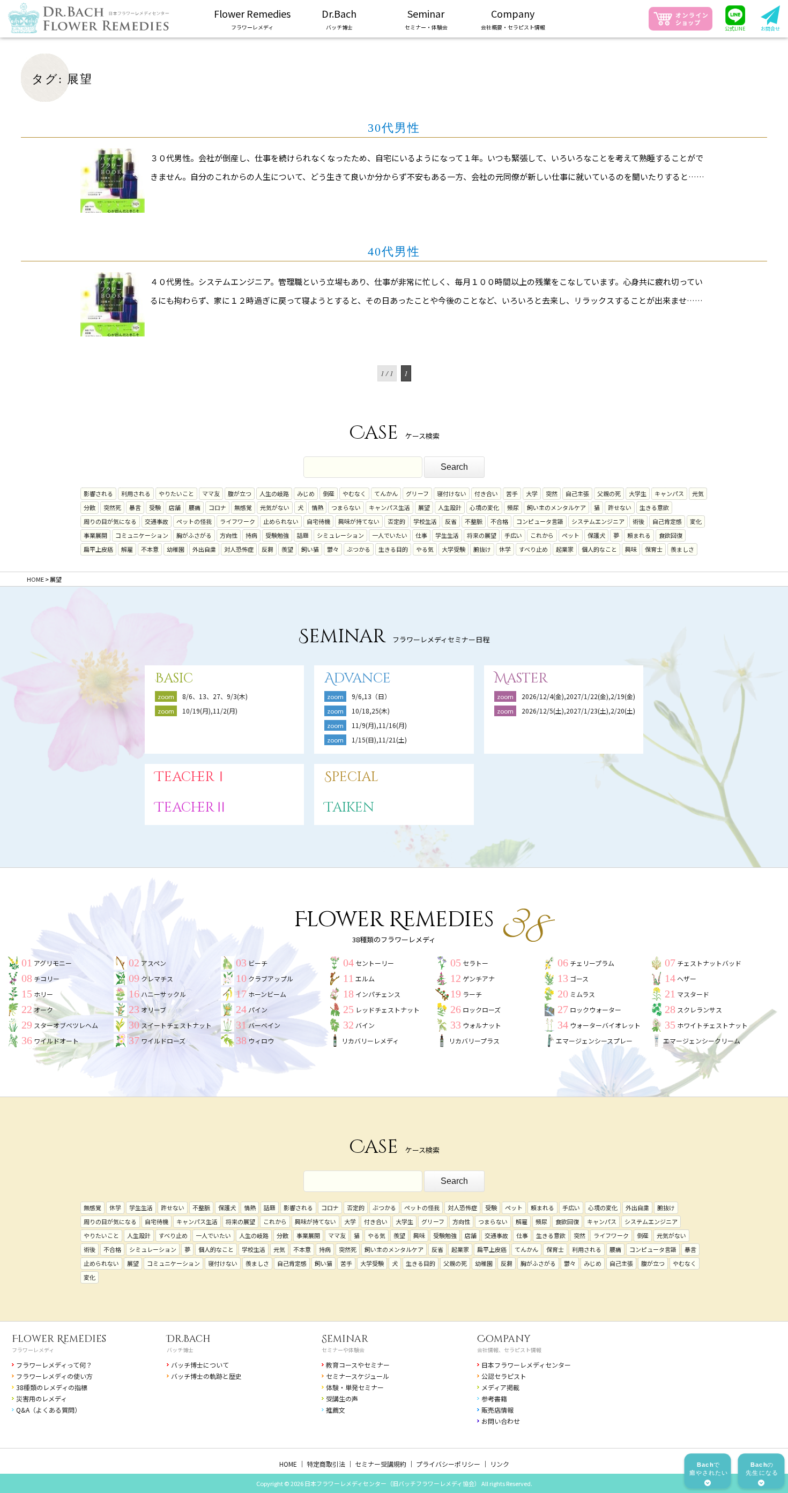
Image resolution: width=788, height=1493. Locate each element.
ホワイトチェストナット (712, 1025)
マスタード (693, 994)
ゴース (579, 978)
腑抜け (482, 549)
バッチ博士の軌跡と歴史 (206, 1376)
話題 (303, 535)
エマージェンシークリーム (701, 1040)
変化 (696, 521)
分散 (89, 507)
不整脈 (473, 521)
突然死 (112, 507)
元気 (698, 493)
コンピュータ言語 (539, 521)
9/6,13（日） (371, 696)
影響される (98, 493)
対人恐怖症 (239, 549)
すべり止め (533, 549)
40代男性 (394, 251)
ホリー (43, 994)
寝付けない (451, 493)
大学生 (637, 493)
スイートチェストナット (176, 1025)
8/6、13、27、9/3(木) (215, 696)
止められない (281, 521)
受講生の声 (342, 1398)
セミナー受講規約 (380, 1463)
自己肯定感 (667, 521)
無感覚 (243, 507)
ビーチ (257, 962)
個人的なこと (599, 549)
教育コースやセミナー (358, 1364)
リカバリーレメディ (370, 1040)
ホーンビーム (267, 994)
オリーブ (153, 1009)
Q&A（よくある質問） (48, 1409)
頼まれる (639, 535)
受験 (155, 507)
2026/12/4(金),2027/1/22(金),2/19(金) (578, 696)
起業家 (565, 549)
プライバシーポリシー (448, 1463)
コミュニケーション (141, 535)
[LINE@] (735, 18)
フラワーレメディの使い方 (54, 1376)
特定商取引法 (326, 1463)
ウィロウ (261, 1040)
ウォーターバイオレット (605, 1025)
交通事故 (156, 521)
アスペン (153, 962)
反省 (451, 521)
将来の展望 (481, 535)
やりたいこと (176, 493)
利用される (136, 493)
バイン (365, 1025)
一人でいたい (389, 535)
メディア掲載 (500, 1387)
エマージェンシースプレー (594, 1040)
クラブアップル (270, 978)
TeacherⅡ (191, 807)
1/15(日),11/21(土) (379, 739)
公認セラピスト (503, 1376)
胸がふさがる (194, 535)
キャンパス (669, 493)
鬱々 (333, 549)
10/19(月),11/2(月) (209, 710)
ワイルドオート (56, 1040)
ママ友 (211, 493)
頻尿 (513, 507)
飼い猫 (310, 549)
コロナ (217, 507)
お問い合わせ (500, 1421)
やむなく (354, 493)
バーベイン (264, 1025)
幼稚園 (175, 549)
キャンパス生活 (389, 507)
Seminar (345, 1339)
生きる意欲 (654, 507)
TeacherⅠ (191, 777)
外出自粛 (204, 549)
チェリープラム (592, 962)
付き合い (486, 493)
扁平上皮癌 (98, 549)
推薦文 (335, 1409)
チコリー (47, 978)
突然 (551, 493)
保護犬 (596, 535)
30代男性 (394, 127)
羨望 (287, 549)
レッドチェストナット (387, 1009)
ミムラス (582, 994)
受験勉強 (277, 535)
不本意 (150, 549)
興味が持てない (359, 521)
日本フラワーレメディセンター (526, 1364)
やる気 (425, 549)
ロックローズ (482, 1009)
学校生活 (425, 521)
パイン (257, 1009)
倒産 (328, 493)
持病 (251, 535)
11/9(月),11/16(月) (379, 725)
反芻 (267, 549)
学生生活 (447, 535)
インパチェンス (377, 994)
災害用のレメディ (41, 1398)
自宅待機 (318, 521)
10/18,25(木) (371, 710)
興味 (631, 549)
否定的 (396, 521)
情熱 (317, 507)
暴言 (135, 507)
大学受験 (453, 549)
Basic (174, 678)
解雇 (127, 549)
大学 (532, 493)
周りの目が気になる (110, 521)
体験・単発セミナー (355, 1387)
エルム (365, 978)
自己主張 (577, 493)
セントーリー (374, 962)
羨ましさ (682, 549)
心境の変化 (484, 507)
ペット (570, 535)
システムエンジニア (598, 521)
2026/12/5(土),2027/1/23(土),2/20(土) (582, 710)
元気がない (274, 507)
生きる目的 (393, 549)
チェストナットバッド (709, 962)
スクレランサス (699, 1009)
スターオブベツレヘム (66, 1025)
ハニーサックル (163, 994)
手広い (513, 535)
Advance (357, 678)
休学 (505, 549)
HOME (288, 1463)
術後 (638, 521)
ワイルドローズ (163, 1040)
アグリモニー (53, 962)
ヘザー (686, 978)
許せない (619, 507)
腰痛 (194, 507)
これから (542, 535)
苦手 (512, 493)
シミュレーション (340, 535)
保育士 (654, 549)
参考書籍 (494, 1398)
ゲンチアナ (479, 978)
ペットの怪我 (194, 521)
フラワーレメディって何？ (54, 1364)
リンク (499, 1463)
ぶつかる (358, 549)
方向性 (228, 535)
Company (504, 1339)
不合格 (499, 521)
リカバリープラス (474, 1040)
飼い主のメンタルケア (556, 507)
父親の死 (609, 493)
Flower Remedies (59, 1339)
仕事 (421, 535)
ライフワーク (237, 521)
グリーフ (417, 493)
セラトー (475, 962)
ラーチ (472, 994)
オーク (43, 1009)
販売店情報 (497, 1409)
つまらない (346, 507)
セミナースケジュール (357, 1376)
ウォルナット (482, 1025)
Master (521, 678)
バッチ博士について (200, 1364)
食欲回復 (670, 535)
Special (351, 777)
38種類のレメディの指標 (51, 1387)
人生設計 (450, 507)
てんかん (386, 493)
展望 (424, 507)
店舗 (175, 507)
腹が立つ (239, 493)
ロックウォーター (595, 1009)
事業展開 (95, 535)
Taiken (349, 807)
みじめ (306, 493)
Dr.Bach (189, 1339)
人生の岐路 (274, 493)
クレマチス (157, 978)
